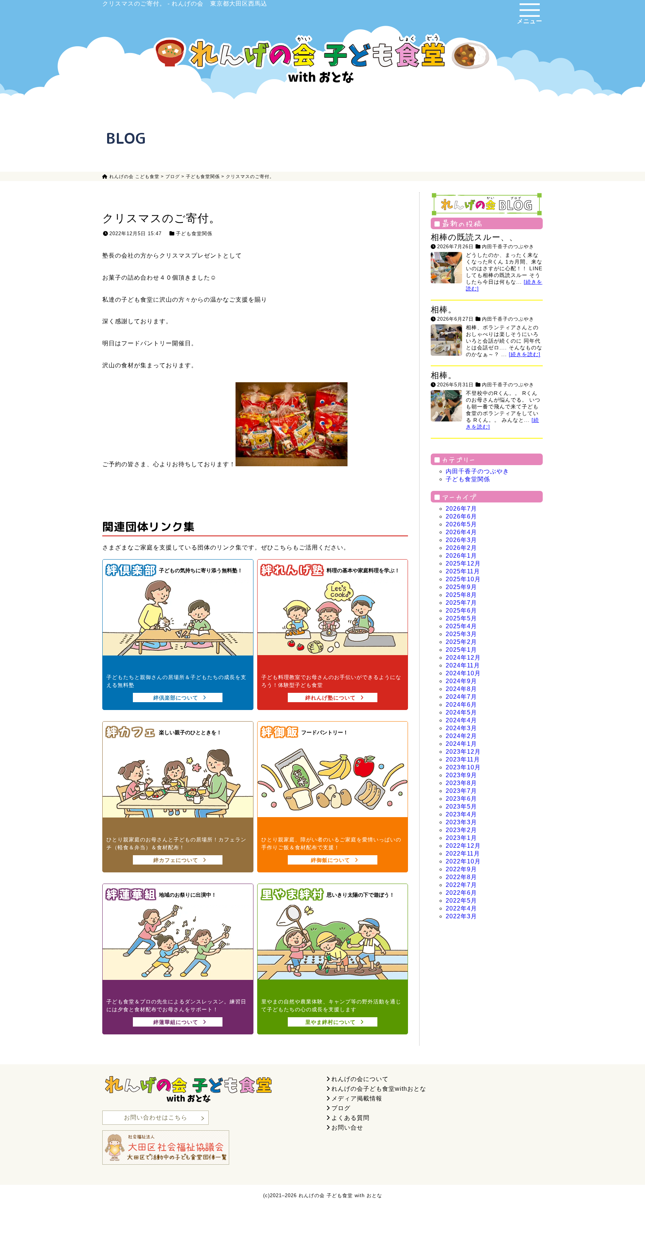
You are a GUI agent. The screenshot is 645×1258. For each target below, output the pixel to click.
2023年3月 (461, 822)
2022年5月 (461, 900)
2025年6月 (461, 610)
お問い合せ (347, 1127)
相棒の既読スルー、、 (474, 237)
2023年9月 (461, 775)
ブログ (340, 1108)
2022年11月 (463, 853)
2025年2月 (461, 642)
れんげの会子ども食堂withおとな (378, 1089)
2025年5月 (461, 618)
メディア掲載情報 (356, 1098)
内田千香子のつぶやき (508, 246)
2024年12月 (463, 657)
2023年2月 (461, 830)
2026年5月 (461, 524)
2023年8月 (461, 783)
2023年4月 (461, 814)
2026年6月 (461, 516)
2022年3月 (461, 916)
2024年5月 (461, 712)
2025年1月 (461, 650)
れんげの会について (360, 1079)
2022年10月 (463, 861)
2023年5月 (461, 806)
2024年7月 (461, 697)
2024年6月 (461, 704)
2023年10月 (463, 767)
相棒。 (444, 309)
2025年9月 (461, 587)
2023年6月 (461, 798)
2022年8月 (461, 877)
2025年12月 (463, 563)
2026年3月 (461, 540)
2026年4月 (461, 532)
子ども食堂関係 (194, 233)
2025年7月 (461, 603)
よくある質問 (350, 1118)
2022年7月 (461, 885)
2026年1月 (461, 555)
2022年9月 (461, 869)
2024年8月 (461, 689)
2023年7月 (461, 791)
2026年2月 (461, 548)
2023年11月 (463, 759)
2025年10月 (463, 579)
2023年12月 (463, 751)
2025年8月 (461, 595)
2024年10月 (463, 673)
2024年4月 (461, 720)
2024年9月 (461, 681)
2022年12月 (463, 846)
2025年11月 (463, 571)
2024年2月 (461, 736)
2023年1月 (461, 838)
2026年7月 (461, 508)
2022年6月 (461, 893)
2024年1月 (461, 744)
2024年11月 (463, 665)
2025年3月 (461, 634)
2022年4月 (461, 908)
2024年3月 (461, 728)
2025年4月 (461, 626)
